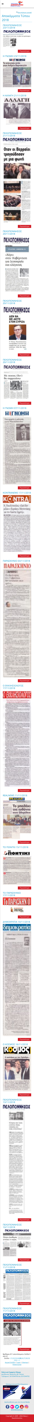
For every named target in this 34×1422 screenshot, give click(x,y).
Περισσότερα (24, 51)
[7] (25, 1358)
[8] (27, 1358)
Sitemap (25, 1362)
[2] (14, 1358)
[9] (29, 1358)
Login (18, 1362)
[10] (15, 1360)
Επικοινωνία (17, 1365)
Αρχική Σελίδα (10, 1362)
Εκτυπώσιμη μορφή (25, 12)
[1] (11, 1358)
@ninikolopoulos (17, 1410)
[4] (18, 1358)
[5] (20, 1358)
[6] (22, 1358)
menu (3, 4)
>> (19, 1360)
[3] (16, 1358)
